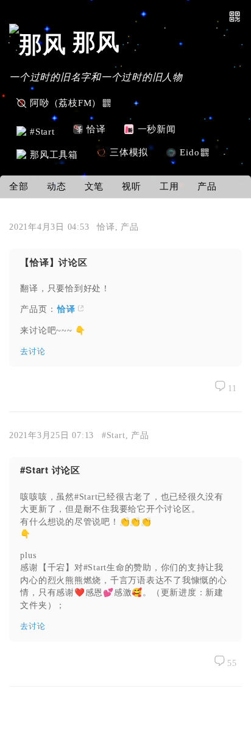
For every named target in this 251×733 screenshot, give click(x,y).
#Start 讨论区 (50, 469)
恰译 (106, 227)
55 (231, 663)
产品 (207, 186)
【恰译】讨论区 (53, 262)
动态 (56, 186)
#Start (113, 435)
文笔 (94, 186)
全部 (19, 186)
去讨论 (32, 351)
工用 (169, 186)
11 (231, 388)
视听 (131, 186)
